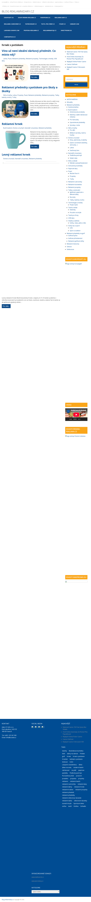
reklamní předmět (68, 792)
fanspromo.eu (28, 2)
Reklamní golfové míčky (76, 241)
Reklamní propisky (32, 59)
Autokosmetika (73, 107)
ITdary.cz (76, 2)
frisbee (82, 754)
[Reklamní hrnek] (15, 140)
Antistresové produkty (77, 112)
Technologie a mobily (46, 59)
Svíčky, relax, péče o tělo (78, 223)
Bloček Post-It (74, 173)
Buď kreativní (7, 128)
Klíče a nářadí (72, 161)
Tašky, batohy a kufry (77, 200)
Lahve (5, 59)
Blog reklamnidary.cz (18, 11)
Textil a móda (72, 208)
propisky (81, 778)
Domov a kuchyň (18, 128)
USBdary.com (5, 6)
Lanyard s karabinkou (69, 765)
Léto (71, 228)
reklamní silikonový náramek (71, 798)
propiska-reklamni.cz (27, 6)
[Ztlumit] (82, 419)
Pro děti (72, 130)
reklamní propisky (81, 790)
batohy (64, 751)
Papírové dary (72, 168)
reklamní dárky (67, 787)
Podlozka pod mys (76, 773)
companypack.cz (58, 6)
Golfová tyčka (72, 236)
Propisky (20, 95)
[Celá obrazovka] (85, 419)
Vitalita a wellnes (73, 221)
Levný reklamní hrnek (16, 154)
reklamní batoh (75, 781)
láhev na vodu (66, 767)
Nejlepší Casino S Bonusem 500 (73, 742)
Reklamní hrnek (12, 124)
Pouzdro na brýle (75, 212)
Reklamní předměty (18, 59)
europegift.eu (5, 2)
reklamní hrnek (79, 787)
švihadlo (83, 806)
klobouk (65, 762)
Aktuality (70, 102)
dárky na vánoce (72, 754)
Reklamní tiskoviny (73, 244)
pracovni (79, 776)
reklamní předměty (68, 795)
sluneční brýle (66, 803)
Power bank (74, 205)
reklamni (65, 781)
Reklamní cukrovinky (75, 182)
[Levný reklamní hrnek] (31, 228)
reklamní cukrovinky (69, 784)
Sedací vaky (73, 158)
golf (63, 756)
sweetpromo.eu (49, 6)
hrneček (65, 759)
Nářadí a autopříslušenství (78, 163)
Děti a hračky (7, 95)
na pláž (73, 770)
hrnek (69, 756)
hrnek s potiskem (79, 756)
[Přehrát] (67, 419)
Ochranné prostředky (75, 166)
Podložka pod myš (76, 155)
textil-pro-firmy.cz (69, 2)
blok (63, 754)
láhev (80, 765)
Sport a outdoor (75, 231)
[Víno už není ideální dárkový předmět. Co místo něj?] (15, 72)
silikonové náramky (80, 801)
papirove (81, 770)
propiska (73, 778)
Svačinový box (74, 150)
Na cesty (72, 197)
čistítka (76, 806)
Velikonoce (70, 249)
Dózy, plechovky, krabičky (78, 140)
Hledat (76, 84)
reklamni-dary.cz (37, 2)
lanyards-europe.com (16, 6)
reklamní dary (82, 784)
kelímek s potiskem (76, 759)
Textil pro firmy (73, 215)
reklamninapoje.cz (39, 6)
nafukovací (65, 770)
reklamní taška (67, 801)
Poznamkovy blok (68, 776)
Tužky (14, 97)
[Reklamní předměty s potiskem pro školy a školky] (15, 109)
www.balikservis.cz (38, 877)
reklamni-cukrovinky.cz (48, 2)
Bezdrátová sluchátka (76, 751)
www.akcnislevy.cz (37, 881)
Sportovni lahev (78, 803)
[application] (76, 414)
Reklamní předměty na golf (76, 233)
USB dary (71, 218)
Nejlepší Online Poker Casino (76, 62)
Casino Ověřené (72, 64)
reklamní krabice (67, 790)
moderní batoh (78, 767)
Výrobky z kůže (75, 125)
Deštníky (73, 210)
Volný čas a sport (74, 226)
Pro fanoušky (74, 120)
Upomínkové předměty (77, 122)
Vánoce (69, 247)
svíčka (64, 806)
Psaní (10, 59)
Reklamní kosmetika (75, 184)
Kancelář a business (31, 128)
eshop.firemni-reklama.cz (16, 2)
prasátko (65, 778)
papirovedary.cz (59, 2)
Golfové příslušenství (75, 238)
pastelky (65, 773)
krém (71, 762)
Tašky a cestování (74, 190)
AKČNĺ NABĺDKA (72, 99)
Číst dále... (34, 77)
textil (70, 806)
